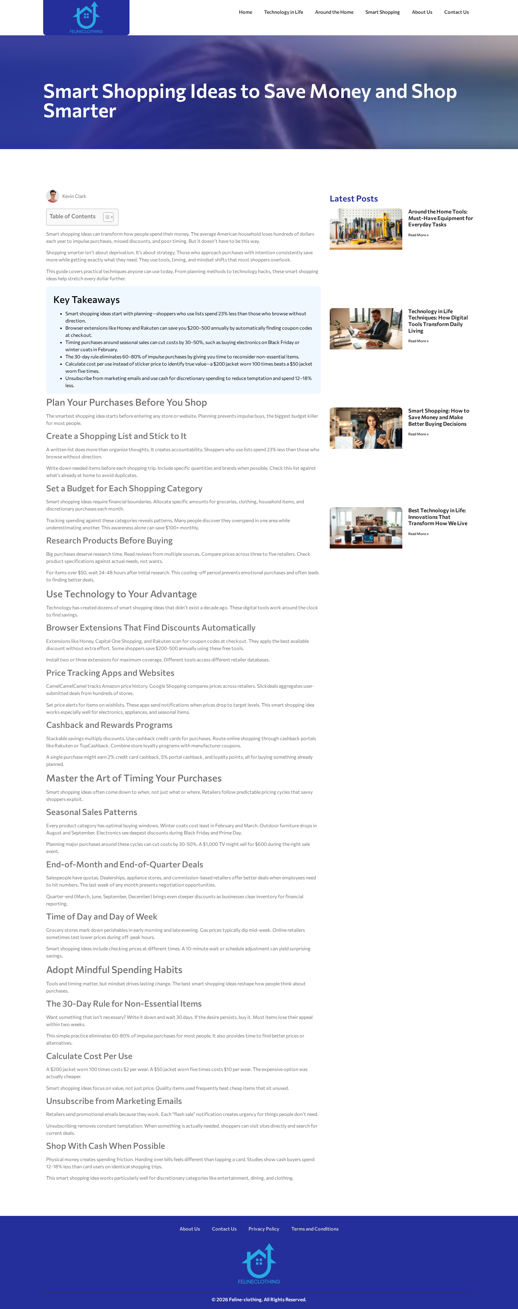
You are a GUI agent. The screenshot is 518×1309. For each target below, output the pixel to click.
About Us (422, 12)
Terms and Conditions (314, 1228)
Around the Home (334, 12)
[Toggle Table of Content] (105, 217)
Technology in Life (283, 12)
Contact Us (456, 12)
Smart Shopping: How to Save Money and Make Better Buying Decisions (438, 417)
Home (245, 12)
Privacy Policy (264, 1228)
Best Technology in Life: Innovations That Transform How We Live (437, 516)
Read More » (418, 235)
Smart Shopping (382, 12)
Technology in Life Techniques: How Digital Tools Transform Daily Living (438, 321)
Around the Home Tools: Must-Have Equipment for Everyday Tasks (440, 218)
